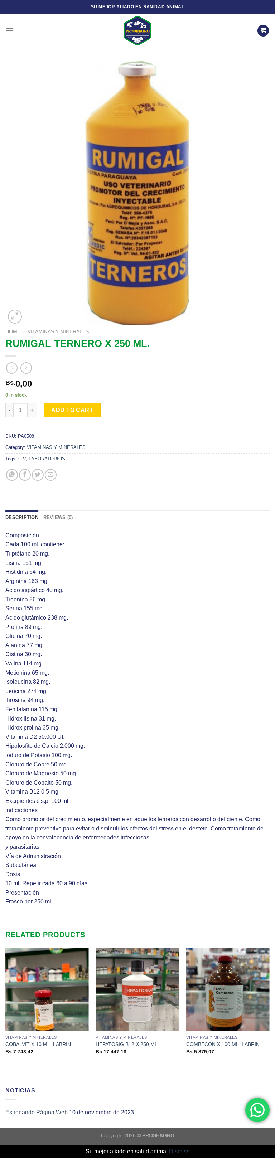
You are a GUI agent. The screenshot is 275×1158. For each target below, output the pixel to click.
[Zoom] (15, 317)
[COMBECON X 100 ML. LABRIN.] (228, 989)
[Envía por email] (51, 475)
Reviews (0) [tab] (58, 517)
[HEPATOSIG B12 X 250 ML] (137, 989)
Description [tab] (21, 517)
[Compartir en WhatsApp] (12, 475)
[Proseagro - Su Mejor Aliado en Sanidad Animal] (137, 30)
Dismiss (179, 1151)
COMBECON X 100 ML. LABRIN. (223, 1044)
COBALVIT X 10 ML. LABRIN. (38, 1044)
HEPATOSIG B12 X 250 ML (127, 1044)
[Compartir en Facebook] (25, 475)
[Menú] (9, 30)
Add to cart (72, 410)
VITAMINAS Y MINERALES (58, 331)
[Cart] (263, 31)
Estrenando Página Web (36, 1112)
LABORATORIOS (47, 458)
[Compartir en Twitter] (38, 475)
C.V (22, 458)
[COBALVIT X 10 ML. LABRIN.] (47, 989)
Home (12, 331)
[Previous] (5, 1010)
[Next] (269, 1010)
